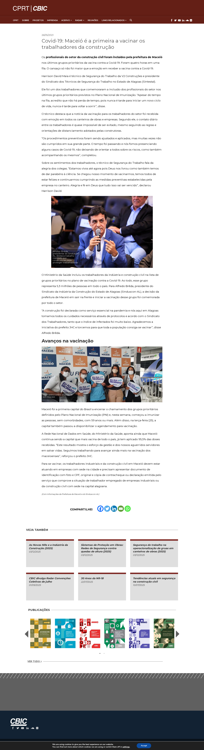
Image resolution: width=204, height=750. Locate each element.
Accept (144, 745)
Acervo (65, 20)
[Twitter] (107, 509)
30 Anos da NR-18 (92, 578)
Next (177, 633)
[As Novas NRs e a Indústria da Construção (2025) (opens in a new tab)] (40, 633)
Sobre (25, 20)
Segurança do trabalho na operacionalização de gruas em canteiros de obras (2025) (153, 548)
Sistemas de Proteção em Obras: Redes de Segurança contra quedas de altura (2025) (102, 548)
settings (126, 747)
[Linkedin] (114, 509)
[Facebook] (100, 509)
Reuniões (93, 20)
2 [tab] (104, 653)
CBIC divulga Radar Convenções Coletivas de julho (49, 580)
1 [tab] (100, 653)
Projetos (38, 20)
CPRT (15, 20)
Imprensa (52, 20)
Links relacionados (113, 20)
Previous (26, 633)
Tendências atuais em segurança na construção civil (154, 580)
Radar (78, 20)
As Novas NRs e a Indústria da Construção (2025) (48, 546)
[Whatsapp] (127, 509)
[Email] (121, 509)
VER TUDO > (34, 661)
